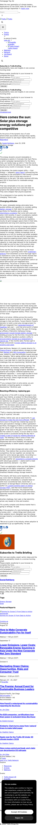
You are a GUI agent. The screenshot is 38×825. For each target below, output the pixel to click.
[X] (4, 148)
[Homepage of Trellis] (3, 758)
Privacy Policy (28, 804)
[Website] (19, 151)
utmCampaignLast (6, 80)
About (6, 56)
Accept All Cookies (19, 812)
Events (6, 34)
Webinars (7, 50)
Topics (6, 32)
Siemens (6, 352)
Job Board (8, 54)
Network (7, 52)
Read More (4, 140)
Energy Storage (5, 602)
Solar (2, 604)
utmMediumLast (6, 82)
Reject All (19, 818)
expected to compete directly (27, 459)
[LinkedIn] (1, 148)
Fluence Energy (5, 350)
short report (20, 172)
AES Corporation (19, 352)
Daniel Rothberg (8, 143)
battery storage (5, 209)
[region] (19, 801)
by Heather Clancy (7, 732)
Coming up (4, 621)
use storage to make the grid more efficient (17, 419)
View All (7, 40)
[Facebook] (7, 148)
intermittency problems (8, 213)
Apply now (25, 8)
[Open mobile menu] (3, 27)
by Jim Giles (4, 710)
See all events (5, 696)
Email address (6, 77)
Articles (7, 768)
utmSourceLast (5, 84)
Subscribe (3, 86)
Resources (7, 766)
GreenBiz (7, 779)
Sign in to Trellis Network (9, 760)
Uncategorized (5, 112)
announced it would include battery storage (16, 333)
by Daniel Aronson (7, 721)
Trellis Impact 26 (10, 777)
